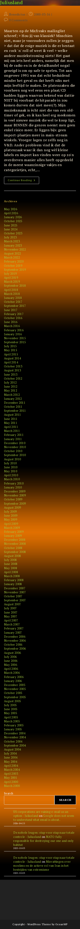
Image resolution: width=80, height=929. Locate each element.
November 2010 (15, 447)
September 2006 (15, 649)
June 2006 (11, 661)
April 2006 (11, 669)
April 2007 (11, 620)
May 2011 (10, 423)
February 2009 (14, 532)
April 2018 (11, 290)
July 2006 (10, 657)
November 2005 (15, 689)
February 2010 (14, 483)
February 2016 (14, 330)
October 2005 (13, 693)
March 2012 (12, 395)
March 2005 (12, 721)
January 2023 (13, 245)
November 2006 (15, 641)
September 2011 (15, 411)
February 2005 (14, 725)
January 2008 (13, 584)
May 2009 (10, 519)
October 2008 (13, 548)
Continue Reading (23, 181)
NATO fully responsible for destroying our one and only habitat (43, 841)
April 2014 (11, 362)
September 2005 (15, 697)
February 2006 (14, 677)
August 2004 (12, 749)
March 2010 (12, 479)
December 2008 (14, 540)
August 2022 (12, 253)
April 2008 (11, 572)
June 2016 (11, 322)
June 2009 (11, 515)
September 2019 (15, 270)
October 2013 (13, 366)
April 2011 (11, 427)
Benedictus (17, 14)
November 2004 (15, 737)
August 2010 (12, 459)
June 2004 (11, 757)
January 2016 (13, 334)
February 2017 (14, 314)
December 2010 (14, 443)
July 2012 (10, 382)
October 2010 (13, 451)
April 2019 (11, 278)
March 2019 (12, 282)
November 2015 (15, 338)
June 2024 (11, 229)
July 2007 (10, 608)
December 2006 (14, 637)
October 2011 (13, 407)
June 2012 (11, 386)
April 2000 (11, 782)
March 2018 (12, 294)
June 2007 (11, 612)
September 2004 (15, 745)
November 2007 (15, 592)
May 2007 (10, 616)
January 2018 (13, 298)
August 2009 (12, 508)
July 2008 (10, 560)
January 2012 (13, 399)
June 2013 (11, 374)
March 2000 (12, 786)
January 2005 (13, 729)
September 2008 (15, 552)
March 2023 (12, 241)
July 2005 (10, 705)
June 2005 (11, 709)
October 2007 (13, 596)
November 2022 (15, 249)
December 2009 (14, 491)
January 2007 (13, 633)
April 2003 (11, 774)
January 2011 (13, 439)
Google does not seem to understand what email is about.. (43, 818)
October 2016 (13, 318)
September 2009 (15, 504)
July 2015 (10, 346)
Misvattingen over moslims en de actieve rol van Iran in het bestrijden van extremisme (42, 866)
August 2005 (12, 701)
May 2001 (10, 778)
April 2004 (11, 766)
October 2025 (13, 221)
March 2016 (12, 326)
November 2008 (15, 544)
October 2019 (13, 266)
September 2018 (15, 286)
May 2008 (10, 568)
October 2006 (13, 645)
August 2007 (12, 604)
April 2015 (11, 354)
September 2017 (15, 306)
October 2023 (13, 233)
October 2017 (13, 302)
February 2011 (14, 435)
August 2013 (12, 370)
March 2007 (12, 624)
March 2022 (12, 257)
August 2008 (12, 556)
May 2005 (10, 713)
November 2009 (15, 495)
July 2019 (10, 274)
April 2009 (11, 524)
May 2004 (10, 762)
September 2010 (15, 455)
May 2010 (10, 471)
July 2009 (10, 511)
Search (8, 793)
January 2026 (13, 217)
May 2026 (10, 209)
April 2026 (11, 213)
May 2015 (10, 350)
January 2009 (13, 536)
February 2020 (14, 261)
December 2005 (14, 685)
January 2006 (13, 681)
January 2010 (13, 487)
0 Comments (18, 20)
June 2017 (11, 310)
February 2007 (14, 628)
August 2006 (12, 653)
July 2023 (10, 237)
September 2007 (15, 600)
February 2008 (14, 580)
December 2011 (14, 403)
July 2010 (10, 463)
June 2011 (11, 419)
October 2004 (13, 741)
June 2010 (11, 467)
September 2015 (15, 342)
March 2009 (12, 528)
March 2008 (12, 576)
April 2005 (11, 717)
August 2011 (12, 415)
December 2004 (14, 733)
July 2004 (10, 753)
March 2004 (12, 770)
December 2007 (14, 588)
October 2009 (13, 499)
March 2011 (12, 431)
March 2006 (12, 673)
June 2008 (11, 564)
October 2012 (13, 378)
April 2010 (11, 475)
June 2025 (11, 225)
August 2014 (12, 358)
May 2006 (10, 665)
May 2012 (10, 390)
